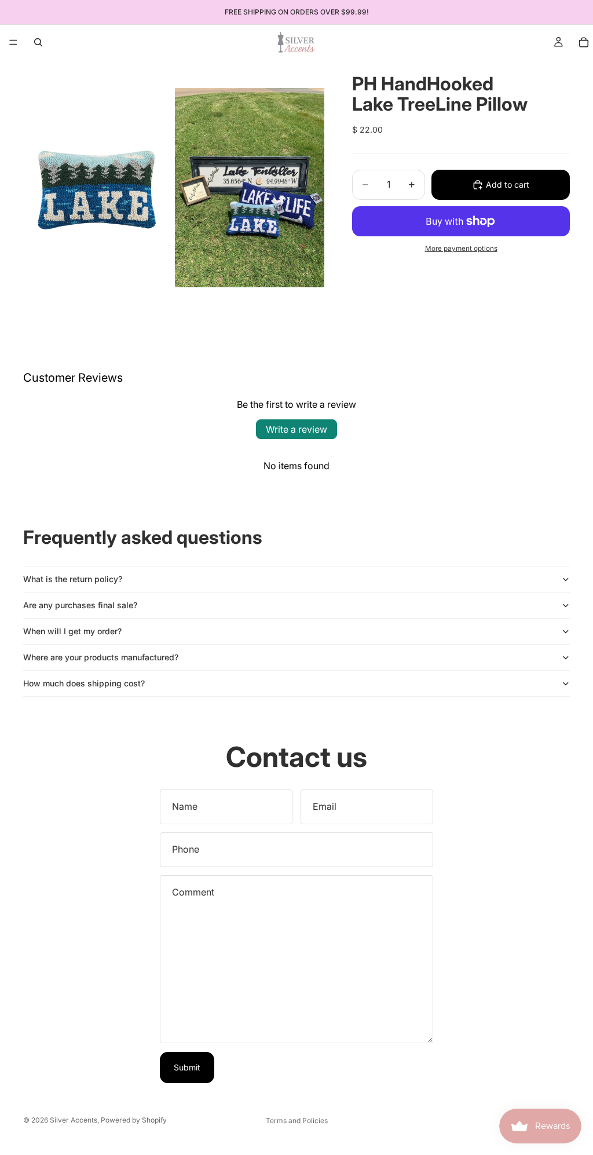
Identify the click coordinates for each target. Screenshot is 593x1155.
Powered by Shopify (134, 1120)
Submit (187, 1067)
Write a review (296, 429)
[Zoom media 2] (249, 187)
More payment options (461, 248)
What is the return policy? (72, 579)
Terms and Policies (297, 1120)
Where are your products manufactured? (100, 657)
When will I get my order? (72, 631)
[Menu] (13, 42)
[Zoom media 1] (98, 187)
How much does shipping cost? (84, 683)
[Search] (38, 42)
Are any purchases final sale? (80, 605)
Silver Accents (73, 1120)
